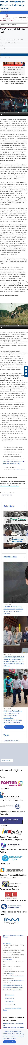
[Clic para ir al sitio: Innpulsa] (11, 835)
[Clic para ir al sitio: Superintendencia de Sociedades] (11, 909)
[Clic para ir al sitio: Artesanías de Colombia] (11, 898)
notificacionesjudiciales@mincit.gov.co (12, 985)
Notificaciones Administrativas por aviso (13, 987)
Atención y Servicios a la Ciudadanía (10, 43)
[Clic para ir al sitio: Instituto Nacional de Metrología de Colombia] (11, 923)
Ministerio (2, 48)
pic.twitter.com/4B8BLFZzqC (11, 463)
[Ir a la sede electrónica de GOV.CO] (4, 11)
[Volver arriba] (25, 1009)
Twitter (6, 735)
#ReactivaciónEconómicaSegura (12, 461)
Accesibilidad (20, 1027)
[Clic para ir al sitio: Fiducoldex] (9, 798)
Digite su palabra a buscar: (8, 24)
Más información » (6, 760)
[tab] (14, 506)
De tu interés (9, 506)
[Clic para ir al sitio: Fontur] (11, 786)
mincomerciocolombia (10, 1004)
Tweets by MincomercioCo (11, 740)
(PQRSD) (10, 973)
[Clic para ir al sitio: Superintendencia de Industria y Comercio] (11, 823)
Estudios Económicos (5, 57)
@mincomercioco (9, 998)
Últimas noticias (10, 557)
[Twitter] (5, 495)
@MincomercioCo (9, 995)
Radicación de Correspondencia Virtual (12, 990)
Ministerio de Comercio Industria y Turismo (12, 1009)
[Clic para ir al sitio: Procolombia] (11, 873)
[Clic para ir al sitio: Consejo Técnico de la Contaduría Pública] (11, 861)
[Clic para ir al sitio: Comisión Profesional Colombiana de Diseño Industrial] (11, 887)
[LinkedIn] (8, 495)
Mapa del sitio (6, 1027)
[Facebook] (3, 495)
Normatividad (3, 51)
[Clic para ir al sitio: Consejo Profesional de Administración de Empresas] (10, 847)
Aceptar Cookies (9, 1041)
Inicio (1, 37)
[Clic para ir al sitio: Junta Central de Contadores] (10, 809)
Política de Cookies (11, 1038)
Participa (2, 46)
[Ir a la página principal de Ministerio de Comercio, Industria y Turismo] (6, 18)
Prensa (2, 54)
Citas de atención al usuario (17, 975)
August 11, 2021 (20, 469)
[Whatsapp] (11, 495)
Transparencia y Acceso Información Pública (12, 40)
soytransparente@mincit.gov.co (16, 980)
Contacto (13, 1027)
